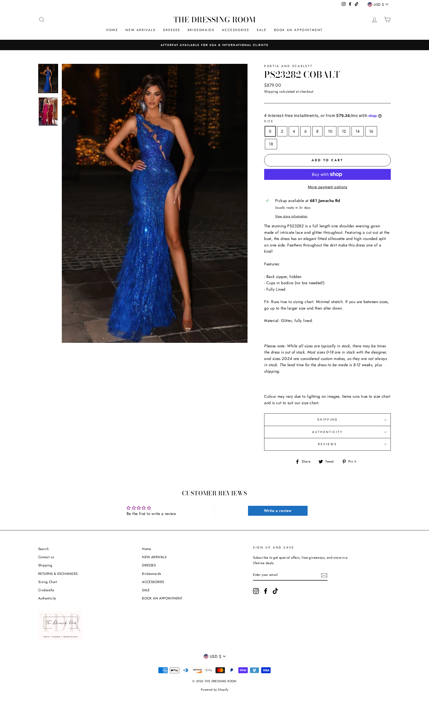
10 (330, 131)
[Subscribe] (324, 575)
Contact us (46, 556)
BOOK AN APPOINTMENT (298, 30)
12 (344, 131)
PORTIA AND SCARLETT (288, 66)
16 (371, 131)
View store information (291, 216)
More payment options (327, 187)
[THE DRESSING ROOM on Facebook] (266, 591)
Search (43, 548)
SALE (261, 30)
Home (112, 30)
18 (271, 144)
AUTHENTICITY (327, 432)
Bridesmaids (201, 30)
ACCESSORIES (236, 30)
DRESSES (171, 30)
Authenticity (47, 598)
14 (358, 131)
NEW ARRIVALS (140, 30)
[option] (214, 45)
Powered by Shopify (214, 689)
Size (269, 121)
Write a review (278, 510)
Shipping (271, 91)
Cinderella (46, 590)
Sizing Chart (47, 581)
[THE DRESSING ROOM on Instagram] (256, 591)
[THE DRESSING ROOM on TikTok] (275, 591)
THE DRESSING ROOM (215, 19)
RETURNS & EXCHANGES (58, 573)
